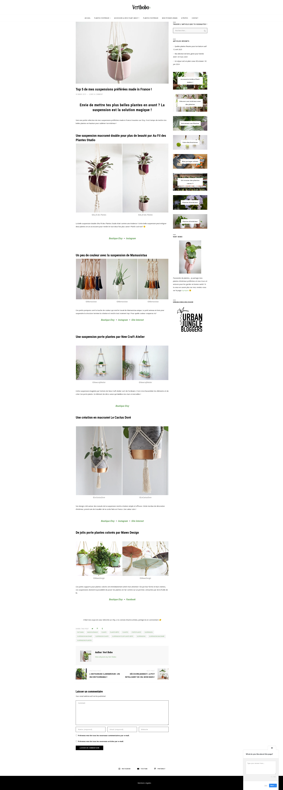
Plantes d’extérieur (150, 18)
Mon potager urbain (169, 18)
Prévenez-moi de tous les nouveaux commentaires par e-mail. (103, 735)
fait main (80, 632)
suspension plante (102, 636)
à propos (185, 290)
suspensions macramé (156, 636)
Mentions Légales (144, 783)
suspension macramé (84, 636)
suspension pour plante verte (122, 636)
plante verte (114, 632)
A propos (184, 18)
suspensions (141, 636)
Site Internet (137, 320)
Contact (195, 18)
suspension (149, 632)
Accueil (88, 18)
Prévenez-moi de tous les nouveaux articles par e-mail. (101, 741)
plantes (125, 632)
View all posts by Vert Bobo (105, 657)
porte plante (136, 632)
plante (104, 632)
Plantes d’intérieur (101, 18)
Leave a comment (96, 94)
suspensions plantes (84, 640)
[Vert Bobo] (141, 7)
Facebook (130, 599)
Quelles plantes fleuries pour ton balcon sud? (191, 46)
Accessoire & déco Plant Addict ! (126, 18)
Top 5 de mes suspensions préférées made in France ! (114, 89)
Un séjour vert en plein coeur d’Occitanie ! (189, 61)
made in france (92, 632)
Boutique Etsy (115, 238)
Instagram (131, 238)
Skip (265, 785)
